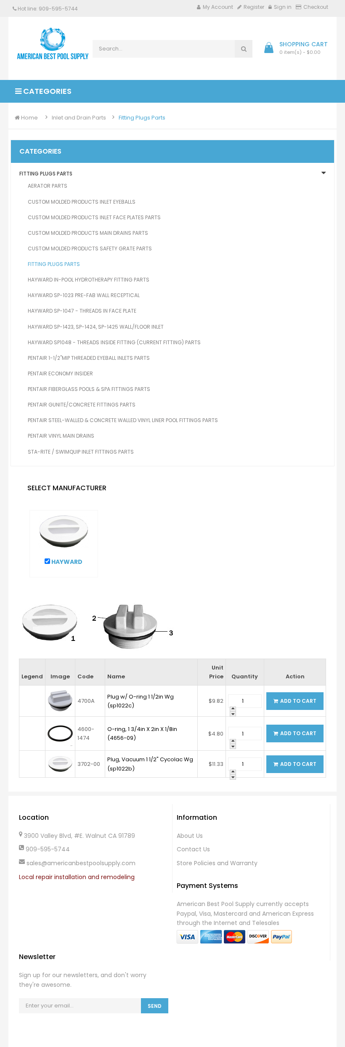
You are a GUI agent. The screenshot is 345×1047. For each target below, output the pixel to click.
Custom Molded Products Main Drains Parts (88, 233)
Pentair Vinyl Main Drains (61, 435)
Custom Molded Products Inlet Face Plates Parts (94, 217)
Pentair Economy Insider (60, 373)
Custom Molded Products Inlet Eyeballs (81, 201)
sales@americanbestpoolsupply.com (81, 863)
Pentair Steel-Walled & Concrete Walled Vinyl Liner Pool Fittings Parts (123, 420)
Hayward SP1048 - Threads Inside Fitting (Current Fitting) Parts (114, 342)
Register (254, 7)
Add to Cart (298, 700)
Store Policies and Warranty (217, 863)
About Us (190, 836)
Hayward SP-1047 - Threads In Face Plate (82, 310)
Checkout (315, 7)
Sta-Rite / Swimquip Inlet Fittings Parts (81, 451)
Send (155, 1006)
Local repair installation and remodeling (77, 877)
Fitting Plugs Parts (142, 118)
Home (29, 118)
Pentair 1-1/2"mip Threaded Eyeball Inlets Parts (89, 357)
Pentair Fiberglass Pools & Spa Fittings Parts (89, 389)
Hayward (66, 562)
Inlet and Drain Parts (79, 118)
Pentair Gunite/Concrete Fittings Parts (81, 404)
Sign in (283, 7)
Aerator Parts (47, 185)
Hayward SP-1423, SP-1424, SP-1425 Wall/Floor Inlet (96, 326)
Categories (46, 91)
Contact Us (193, 849)
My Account (218, 7)
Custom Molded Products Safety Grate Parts (90, 248)
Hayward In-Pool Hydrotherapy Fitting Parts (88, 279)
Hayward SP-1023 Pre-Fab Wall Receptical (84, 295)
